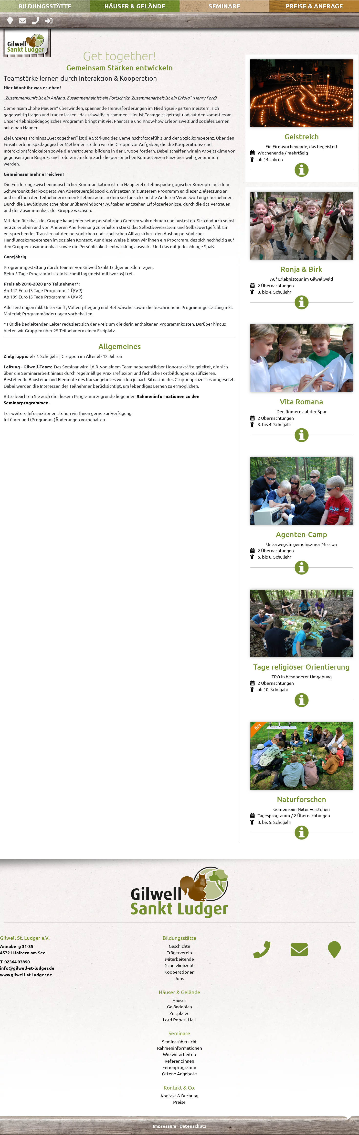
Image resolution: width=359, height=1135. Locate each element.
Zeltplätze (179, 1013)
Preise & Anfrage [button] (314, 6)
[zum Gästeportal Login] (49, 20)
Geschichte (179, 945)
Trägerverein (179, 952)
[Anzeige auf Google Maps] (10, 20)
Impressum (164, 1126)
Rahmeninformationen (179, 1047)
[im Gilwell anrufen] (36, 20)
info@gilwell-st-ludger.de (27, 968)
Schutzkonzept (179, 965)
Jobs (179, 978)
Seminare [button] (224, 6)
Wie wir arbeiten (179, 1054)
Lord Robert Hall (179, 1019)
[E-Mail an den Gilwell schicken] (23, 20)
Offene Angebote (179, 1073)
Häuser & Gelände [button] (134, 6)
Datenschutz (193, 1126)
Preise (179, 1101)
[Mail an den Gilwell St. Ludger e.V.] (299, 949)
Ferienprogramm (179, 1067)
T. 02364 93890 (15, 961)
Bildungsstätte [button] (44, 6)
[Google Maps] (336, 949)
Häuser (179, 1000)
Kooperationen (179, 971)
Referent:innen (179, 1060)
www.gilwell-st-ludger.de (26, 974)
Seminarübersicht (179, 1041)
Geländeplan (179, 1006)
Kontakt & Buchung (179, 1095)
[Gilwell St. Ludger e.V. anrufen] (262, 949)
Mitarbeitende (179, 958)
